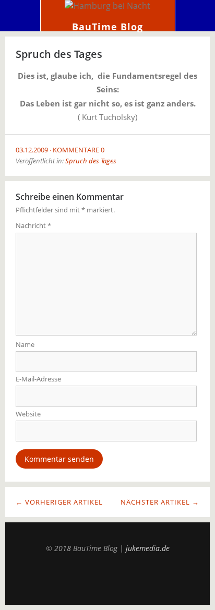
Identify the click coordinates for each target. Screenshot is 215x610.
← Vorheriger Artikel (59, 502)
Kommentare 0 (78, 149)
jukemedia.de (148, 548)
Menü (20, 15)
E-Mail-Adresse (38, 379)
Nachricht (33, 225)
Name (25, 344)
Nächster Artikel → (160, 502)
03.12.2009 (32, 149)
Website (28, 413)
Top (107, 578)
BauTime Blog (107, 26)
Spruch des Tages (90, 160)
